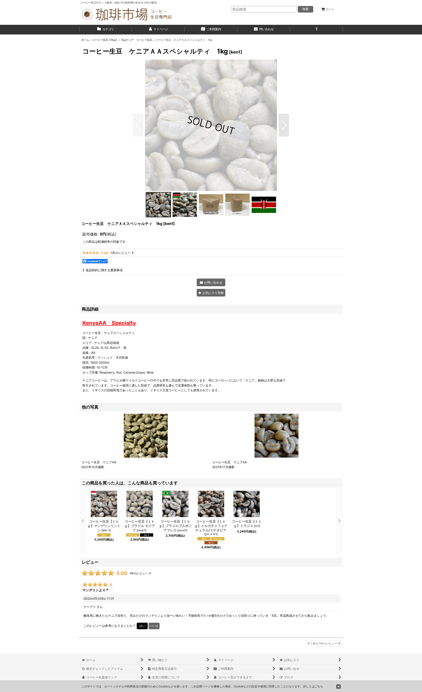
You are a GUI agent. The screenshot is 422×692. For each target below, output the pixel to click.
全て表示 (322, 643)
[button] (316, 29)
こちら (319, 686)
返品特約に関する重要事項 (104, 270)
